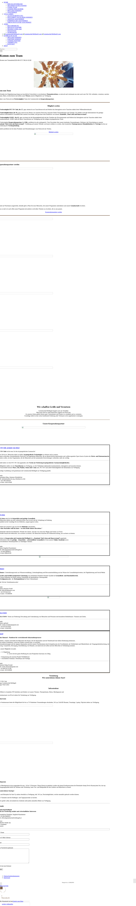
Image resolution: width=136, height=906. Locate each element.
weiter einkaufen (7, 904)
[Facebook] (134, 881)
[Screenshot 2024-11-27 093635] (53, 557)
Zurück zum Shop (18, 901)
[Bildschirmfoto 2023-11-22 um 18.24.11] (53, 428)
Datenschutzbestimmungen (11, 876)
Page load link (4, 886)
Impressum (7, 877)
